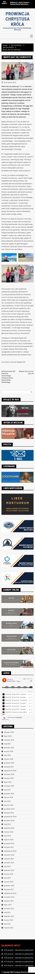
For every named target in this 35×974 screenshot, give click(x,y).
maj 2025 (7, 790)
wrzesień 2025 (9, 774)
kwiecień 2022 (9, 916)
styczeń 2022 (8, 928)
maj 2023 (7, 866)
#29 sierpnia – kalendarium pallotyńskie (18, 954)
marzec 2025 (8, 797)
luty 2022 (7, 924)
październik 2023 (10, 851)
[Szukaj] (31, 392)
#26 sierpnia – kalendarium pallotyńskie (18, 965)
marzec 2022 (8, 920)
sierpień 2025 (9, 778)
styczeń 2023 (8, 882)
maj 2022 (7, 912)
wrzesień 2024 (9, 820)
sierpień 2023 (9, 859)
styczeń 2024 (8, 840)
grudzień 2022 (9, 886)
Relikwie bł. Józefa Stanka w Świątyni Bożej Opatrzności (19, 3)
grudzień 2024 (9, 809)
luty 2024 (7, 836)
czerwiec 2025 (9, 786)
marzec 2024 (8, 832)
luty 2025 (7, 801)
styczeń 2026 (8, 759)
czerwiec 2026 (9, 740)
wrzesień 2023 (9, 855)
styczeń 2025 (8, 805)
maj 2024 (7, 824)
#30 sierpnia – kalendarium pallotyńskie (18, 950)
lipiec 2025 (8, 782)
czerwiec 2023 (9, 863)
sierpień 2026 (9, 732)
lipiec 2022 (8, 905)
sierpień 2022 (9, 901)
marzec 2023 (8, 874)
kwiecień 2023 (9, 870)
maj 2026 (7, 744)
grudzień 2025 (9, 763)
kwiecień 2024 (9, 828)
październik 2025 (10, 771)
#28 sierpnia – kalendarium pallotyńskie (18, 958)
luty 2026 (7, 755)
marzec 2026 (8, 751)
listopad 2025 (9, 767)
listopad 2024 (9, 813)
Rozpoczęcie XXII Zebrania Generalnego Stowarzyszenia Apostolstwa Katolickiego (8, 376)
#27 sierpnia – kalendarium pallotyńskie (18, 962)
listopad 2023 (9, 847)
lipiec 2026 (8, 736)
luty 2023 (7, 878)
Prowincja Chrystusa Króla (17, 19)
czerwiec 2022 (9, 909)
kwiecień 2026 (9, 748)
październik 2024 (10, 817)
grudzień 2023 (9, 843)
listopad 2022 (9, 889)
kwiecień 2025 (9, 794)
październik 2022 (10, 893)
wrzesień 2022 (9, 897)
